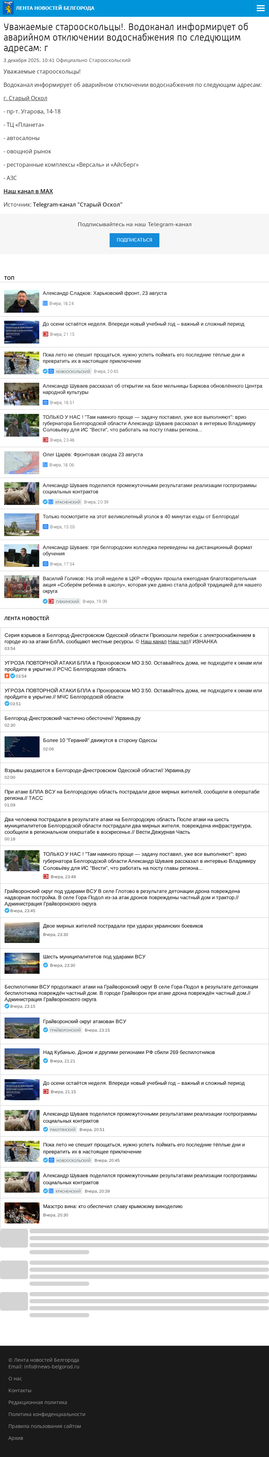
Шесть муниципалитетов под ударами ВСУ (94, 956)
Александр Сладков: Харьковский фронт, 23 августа (105, 293)
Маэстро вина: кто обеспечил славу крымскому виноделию (112, 1206)
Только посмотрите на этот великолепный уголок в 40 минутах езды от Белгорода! (141, 516)
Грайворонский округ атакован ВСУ (84, 1021)
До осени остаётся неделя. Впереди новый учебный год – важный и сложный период (143, 324)
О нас (15, 1378)
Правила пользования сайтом (44, 1426)
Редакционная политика (37, 1402)
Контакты (20, 1390)
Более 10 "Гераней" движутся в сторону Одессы (100, 740)
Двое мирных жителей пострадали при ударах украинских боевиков (123, 926)
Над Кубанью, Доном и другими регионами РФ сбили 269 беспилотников (129, 1052)
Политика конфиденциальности (46, 1414)
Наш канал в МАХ (28, 191)
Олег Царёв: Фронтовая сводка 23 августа (93, 454)
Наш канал (154, 641)
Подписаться (134, 240)
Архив (15, 1438)
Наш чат (178, 641)
